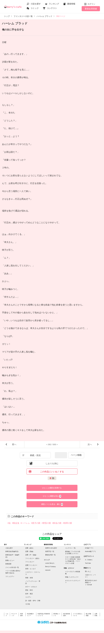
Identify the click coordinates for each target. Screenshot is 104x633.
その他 (27, 604)
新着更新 (8, 564)
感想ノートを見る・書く (51, 504)
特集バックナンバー (72, 577)
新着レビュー (9, 560)
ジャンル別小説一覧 (12, 567)
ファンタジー (29, 562)
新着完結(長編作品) (11, 551)
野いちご (88, 571)
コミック (35, 8)
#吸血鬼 (15, 523)
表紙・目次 (35, 455)
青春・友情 (29, 578)
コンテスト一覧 (70, 548)
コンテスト (52, 8)
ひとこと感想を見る (52, 496)
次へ (90, 444)
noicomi (47, 570)
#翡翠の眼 (67, 523)
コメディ (28, 597)
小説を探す (36, 4)
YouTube (88, 563)
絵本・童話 (29, 593)
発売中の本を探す (51, 548)
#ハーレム (25, 523)
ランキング (54, 4)
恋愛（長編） (29, 551)
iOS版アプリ (89, 548)
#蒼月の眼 (35, 523)
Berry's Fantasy (50, 566)
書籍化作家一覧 (50, 555)
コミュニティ (9, 576)
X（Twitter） (89, 560)
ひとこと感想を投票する (52, 488)
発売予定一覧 (49, 551)
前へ (14, 444)
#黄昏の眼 (46, 523)
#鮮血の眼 (56, 523)
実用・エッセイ (30, 569)
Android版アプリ (90, 551)
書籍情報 (71, 4)
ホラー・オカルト (31, 587)
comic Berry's (49, 563)
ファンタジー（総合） (32, 558)
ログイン (91, 4)
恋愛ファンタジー (31, 565)
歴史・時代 (29, 590)
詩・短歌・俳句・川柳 (32, 600)
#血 (9, 523)
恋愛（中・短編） (31, 555)
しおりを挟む (52, 463)
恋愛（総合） (29, 548)
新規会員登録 (91, 8)
